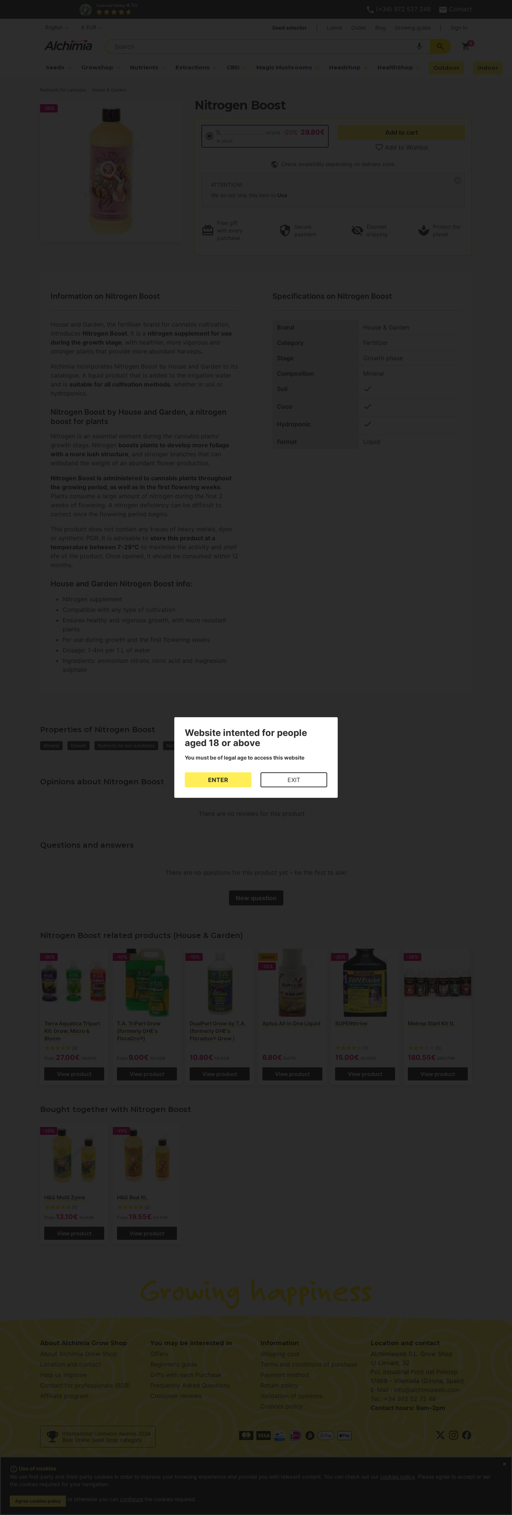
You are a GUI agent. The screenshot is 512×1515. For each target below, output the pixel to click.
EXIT (293, 780)
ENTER (218, 780)
